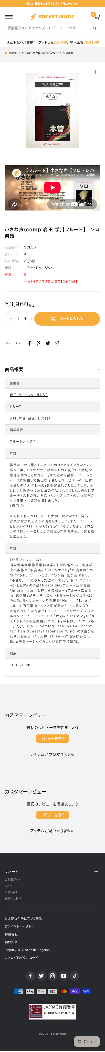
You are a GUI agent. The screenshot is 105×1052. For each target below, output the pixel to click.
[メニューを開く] (9, 16)
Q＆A (8, 886)
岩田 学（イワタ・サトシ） (29, 394)
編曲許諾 (11, 942)
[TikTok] (75, 976)
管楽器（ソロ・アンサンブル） (29, 28)
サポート (11, 871)
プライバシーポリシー (20, 926)
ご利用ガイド (13, 879)
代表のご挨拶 (13, 898)
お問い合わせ (13, 892)
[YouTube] (64, 976)
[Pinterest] (38, 343)
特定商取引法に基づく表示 (23, 918)
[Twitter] (47, 343)
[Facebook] (29, 343)
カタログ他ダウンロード (21, 957)
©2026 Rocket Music (52, 1034)
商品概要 (14, 369)
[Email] (57, 343)
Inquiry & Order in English (27, 949)
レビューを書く (52, 739)
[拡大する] (95, 72)
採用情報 (11, 934)
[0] (97, 16)
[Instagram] (52, 976)
